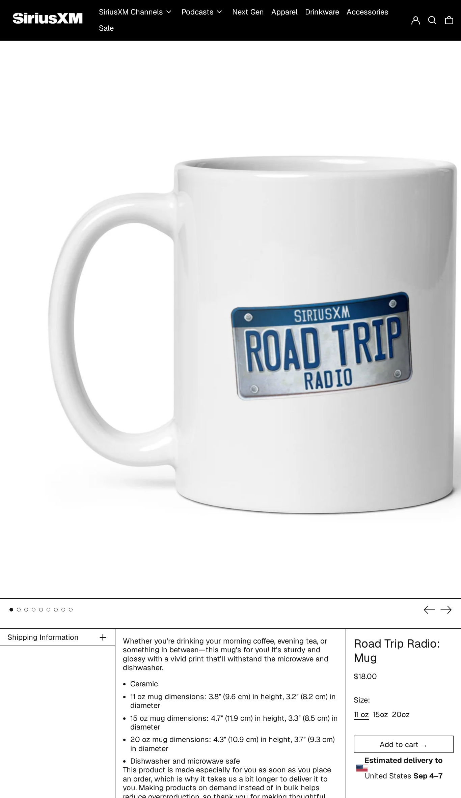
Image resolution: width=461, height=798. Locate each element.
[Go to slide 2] (19, 609)
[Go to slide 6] (48, 609)
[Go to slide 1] (11, 609)
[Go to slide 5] (41, 609)
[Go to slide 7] (56, 609)
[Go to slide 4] (33, 609)
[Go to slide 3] (26, 609)
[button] (432, 20)
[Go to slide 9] (71, 609)
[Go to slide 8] (63, 609)
